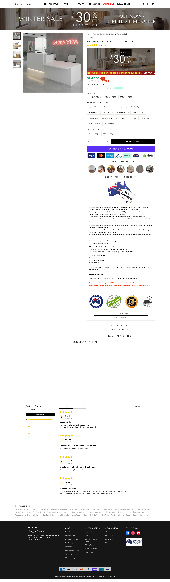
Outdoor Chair (84, 509)
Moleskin (105, 107)
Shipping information (121, 325)
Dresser (66, 512)
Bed (91, 515)
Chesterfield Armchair (128, 515)
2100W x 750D (110, 97)
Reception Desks (98, 34)
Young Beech (94, 112)
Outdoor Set (115, 509)
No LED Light (94, 134)
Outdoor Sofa (73, 509)
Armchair (98, 512)
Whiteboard (81, 512)
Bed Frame (105, 515)
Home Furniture (50, 4)
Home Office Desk (127, 509)
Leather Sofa (29, 512)
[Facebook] (128, 533)
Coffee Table (105, 509)
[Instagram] (133, 533)
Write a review (41, 415)
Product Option (96, 130)
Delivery (87, 535)
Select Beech (108, 112)
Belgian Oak (109, 124)
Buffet (54, 509)
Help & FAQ (88, 532)
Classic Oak (144, 118)
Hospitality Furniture (71, 539)
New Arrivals (94, 4)
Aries (115, 107)
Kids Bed (46, 515)
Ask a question (120, 329)
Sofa (104, 512)
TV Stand (18, 509)
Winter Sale (68, 546)
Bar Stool (33, 509)
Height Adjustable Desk (115, 512)
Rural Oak (132, 118)
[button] (92, 45)
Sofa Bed (97, 515)
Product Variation (98, 103)
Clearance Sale (123, 4)
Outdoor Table (57, 512)
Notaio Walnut (94, 124)
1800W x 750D (95, 97)
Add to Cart (31, 394)
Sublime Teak (107, 118)
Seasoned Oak (138, 112)
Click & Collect (89, 552)
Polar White (93, 107)
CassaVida (93, 37)
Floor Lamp (129, 512)
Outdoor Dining (55, 515)
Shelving (38, 515)
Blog (106, 543)
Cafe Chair (19, 518)
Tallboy (73, 512)
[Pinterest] (138, 533)
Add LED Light (108, 134)
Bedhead (147, 509)
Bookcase (85, 515)
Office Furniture (70, 535)
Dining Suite (66, 515)
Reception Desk (139, 512)
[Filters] (129, 406)
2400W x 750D (126, 97)
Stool (49, 512)
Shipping (90, 84)
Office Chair (95, 509)
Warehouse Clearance (72, 550)
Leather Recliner (143, 515)
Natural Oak (94, 118)
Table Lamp (19, 515)
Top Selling (68, 554)
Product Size (94, 93)
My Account (109, 539)
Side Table (139, 509)
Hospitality (78, 4)
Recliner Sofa (29, 515)
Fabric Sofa (115, 515)
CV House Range (70, 558)
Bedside (26, 509)
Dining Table (62, 509)
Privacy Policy (89, 545)
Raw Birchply (136, 107)
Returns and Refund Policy (91, 540)
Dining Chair (19, 512)
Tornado (123, 107)
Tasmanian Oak (123, 112)
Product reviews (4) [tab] (66, 406)
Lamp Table (76, 515)
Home (89, 34)
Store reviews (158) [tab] (79, 406)
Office (65, 4)
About (107, 532)
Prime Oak (120, 118)
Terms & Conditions (91, 548)
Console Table (41, 512)
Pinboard (90, 512)
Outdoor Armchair (44, 509)
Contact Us (109, 535)
